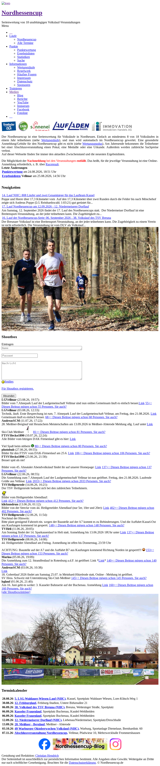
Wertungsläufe (26, 67)
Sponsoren (23, 85)
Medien (14, 92)
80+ (71, 446)
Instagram (23, 106)
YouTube (22, 102)
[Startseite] (6, 3)
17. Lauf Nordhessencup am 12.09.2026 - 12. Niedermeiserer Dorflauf (45, 206)
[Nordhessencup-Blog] (80, 749)
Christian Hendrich (47, 755)
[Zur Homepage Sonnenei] (40, 130)
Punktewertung (26, 50)
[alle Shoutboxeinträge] (16, 592)
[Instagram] (115, 749)
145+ (109, 578)
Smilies (8, 381)
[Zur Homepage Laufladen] (70, 130)
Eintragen (7, 344)
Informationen (18, 64)
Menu (5, 25)
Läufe (13, 36)
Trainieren (15, 88)
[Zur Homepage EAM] (23, 130)
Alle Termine (25, 43)
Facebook (23, 109)
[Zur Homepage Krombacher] (9, 130)
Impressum (24, 78)
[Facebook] (44, 749)
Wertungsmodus (92, 143)
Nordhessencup (22, 12)
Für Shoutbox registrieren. (18, 388)
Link (142, 403)
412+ (46, 500)
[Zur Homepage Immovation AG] (112, 130)
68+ (81, 417)
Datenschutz (24, 81)
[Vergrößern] (80, 330)
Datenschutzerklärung (82, 762)
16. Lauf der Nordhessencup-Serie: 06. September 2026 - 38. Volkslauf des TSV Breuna (56, 217)
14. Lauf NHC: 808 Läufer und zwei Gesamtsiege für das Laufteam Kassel (48, 195)
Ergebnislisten (26, 53)
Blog (20, 95)
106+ (112, 453)
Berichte (22, 99)
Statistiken (23, 57)
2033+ (72, 481)
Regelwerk (24, 71)
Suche (21, 60)
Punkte (13, 46)
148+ (86, 525)
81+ (69, 432)
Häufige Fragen (26, 74)
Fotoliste (22, 113)
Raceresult (52, 164)
